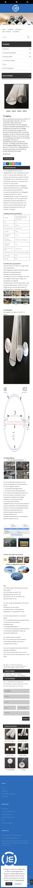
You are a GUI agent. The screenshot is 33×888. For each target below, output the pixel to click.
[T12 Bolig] (23, 762)
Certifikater (5, 796)
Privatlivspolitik (19, 880)
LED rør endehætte (8, 68)
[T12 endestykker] (10, 762)
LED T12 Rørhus (6, 31)
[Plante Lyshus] (23, 748)
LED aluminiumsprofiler (9, 53)
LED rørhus (18, 29)
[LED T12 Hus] (10, 748)
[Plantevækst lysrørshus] (23, 734)
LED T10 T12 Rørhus (9, 676)
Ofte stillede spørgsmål (8, 794)
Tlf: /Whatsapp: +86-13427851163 (12, 835)
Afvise (9, 884)
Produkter (10, 29)
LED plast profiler (7, 56)
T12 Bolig (23, 770)
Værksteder (5, 791)
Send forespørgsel (8, 158)
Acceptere (18, 884)
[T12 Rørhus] (16, 96)
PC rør (4, 64)
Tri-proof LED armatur (9, 60)
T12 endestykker (10, 770)
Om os (3, 788)
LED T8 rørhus (18, 674)
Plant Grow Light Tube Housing (10, 741)
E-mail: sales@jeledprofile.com (10, 838)
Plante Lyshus (23, 755)
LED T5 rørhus (8, 674)
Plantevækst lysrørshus (23, 741)
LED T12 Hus (10, 755)
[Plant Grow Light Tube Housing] (10, 734)
